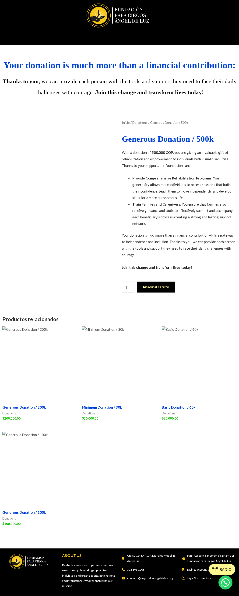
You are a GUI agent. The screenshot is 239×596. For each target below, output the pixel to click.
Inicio (126, 122)
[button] (119, 37)
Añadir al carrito (156, 287)
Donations (140, 122)
